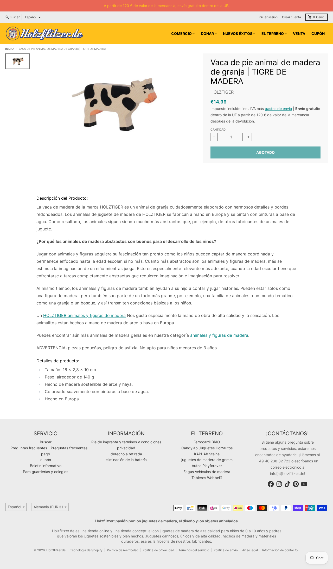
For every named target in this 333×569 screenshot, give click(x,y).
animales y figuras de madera (219, 335)
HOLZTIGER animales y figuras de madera (84, 315)
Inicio (9, 49)
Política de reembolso (122, 550)
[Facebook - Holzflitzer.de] (271, 484)
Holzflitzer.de (56, 550)
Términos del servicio (193, 550)
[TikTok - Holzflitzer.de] (287, 484)
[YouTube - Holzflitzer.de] (304, 484)
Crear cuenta (291, 17)
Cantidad (218, 129)
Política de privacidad (158, 550)
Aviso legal (250, 550)
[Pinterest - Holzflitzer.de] (296, 484)
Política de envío (226, 550)
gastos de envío (278, 108)
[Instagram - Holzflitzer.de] (279, 484)
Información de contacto (280, 550)
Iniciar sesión (268, 17)
